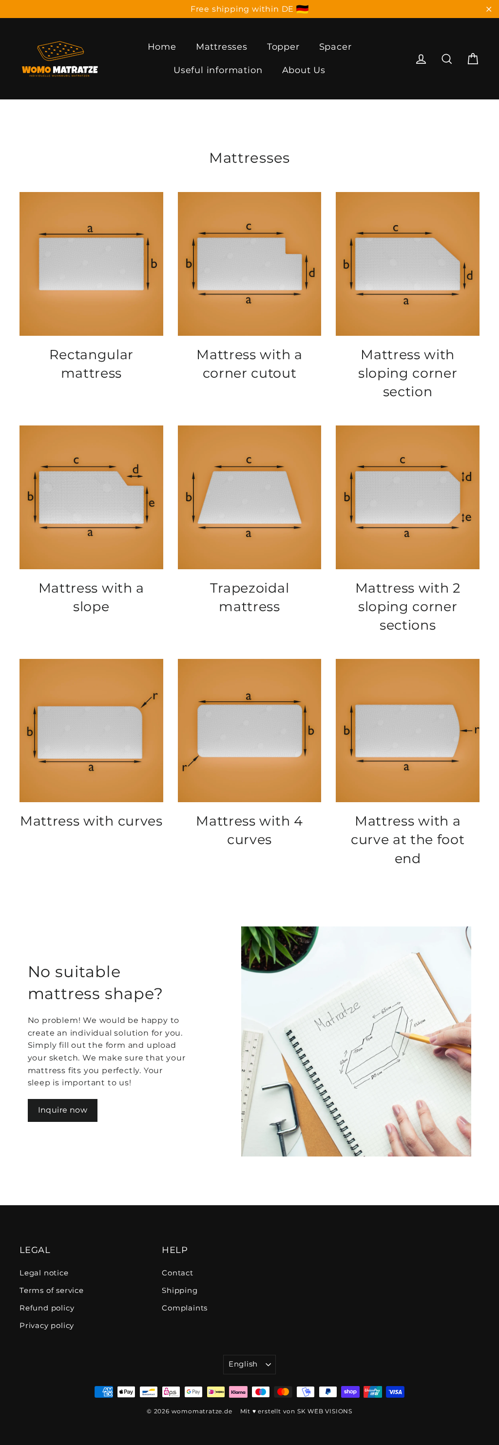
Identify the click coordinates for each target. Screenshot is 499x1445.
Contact (177, 1273)
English (243, 1364)
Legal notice (44, 1273)
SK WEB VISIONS (324, 1411)
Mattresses (222, 46)
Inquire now (62, 1110)
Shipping (179, 1290)
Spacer (335, 46)
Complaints (185, 1308)
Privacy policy (46, 1325)
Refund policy (46, 1308)
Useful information (217, 70)
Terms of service (51, 1290)
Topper (283, 46)
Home (162, 46)
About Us (304, 70)
